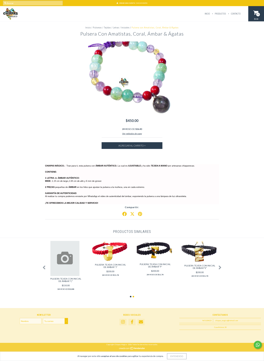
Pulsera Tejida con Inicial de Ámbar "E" (199, 266)
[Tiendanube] (132, 349)
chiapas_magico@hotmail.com (226, 320)
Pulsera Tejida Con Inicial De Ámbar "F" (155, 265)
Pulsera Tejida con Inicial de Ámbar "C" (65, 279)
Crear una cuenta (127, 3)
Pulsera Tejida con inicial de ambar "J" (110, 265)
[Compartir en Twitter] (132, 214)
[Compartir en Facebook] (124, 214)
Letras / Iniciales (121, 27)
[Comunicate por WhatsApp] (258, 345)
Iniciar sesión (141, 3)
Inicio (207, 14)
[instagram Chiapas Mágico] (123, 322)
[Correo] (141, 322)
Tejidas (107, 27)
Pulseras (97, 27)
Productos (220, 14)
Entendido (176, 356)
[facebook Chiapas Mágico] (132, 322)
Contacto (235, 14)
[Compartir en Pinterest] (140, 214)
